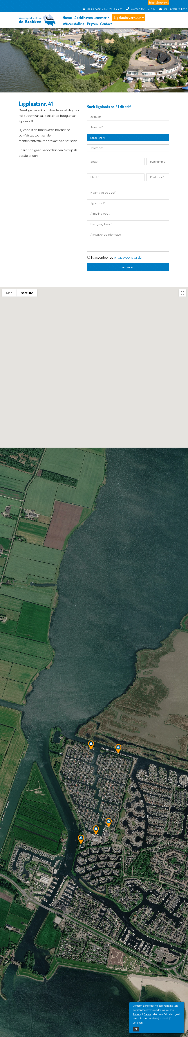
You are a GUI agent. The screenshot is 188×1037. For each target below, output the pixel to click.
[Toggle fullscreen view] (182, 293)
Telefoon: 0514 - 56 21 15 (142, 8)
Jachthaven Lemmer (90, 17)
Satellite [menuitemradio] (27, 293)
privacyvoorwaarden (128, 257)
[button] (118, 749)
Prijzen (92, 23)
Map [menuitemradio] (9, 293)
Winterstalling (73, 23)
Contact (106, 23)
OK (136, 1029)
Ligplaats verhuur (127, 17)
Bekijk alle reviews (159, 2)
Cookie (147, 1014)
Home (67, 17)
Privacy (137, 1014)
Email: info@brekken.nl (175, 8)
